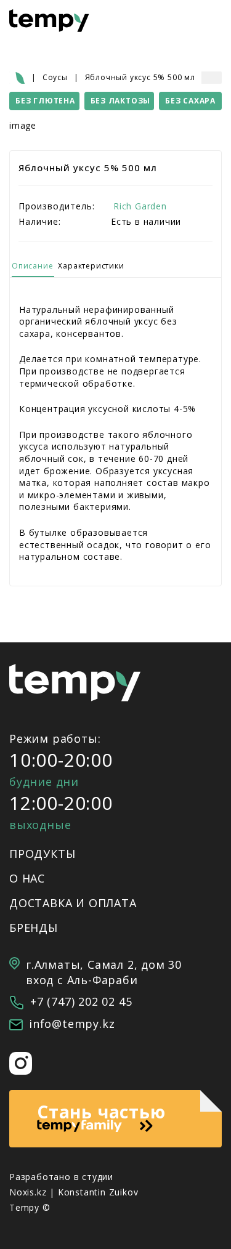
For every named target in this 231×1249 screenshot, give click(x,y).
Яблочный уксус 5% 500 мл (140, 77)
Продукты (42, 853)
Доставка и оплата (73, 902)
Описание (32, 266)
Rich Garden (140, 206)
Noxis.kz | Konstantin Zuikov (73, 1192)
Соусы (55, 77)
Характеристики (91, 266)
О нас (27, 878)
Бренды (33, 927)
